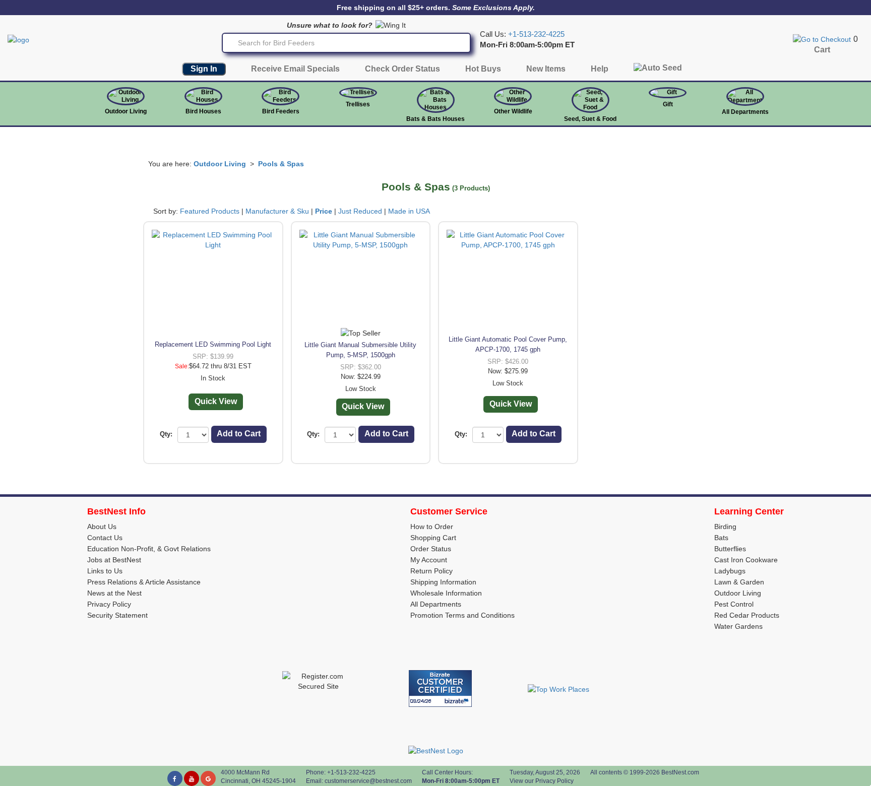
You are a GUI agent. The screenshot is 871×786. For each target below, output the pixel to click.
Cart (822, 49)
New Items (546, 68)
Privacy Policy (109, 604)
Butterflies (730, 549)
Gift (668, 104)
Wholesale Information (446, 593)
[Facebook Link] (174, 778)
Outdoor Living (126, 111)
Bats (721, 538)
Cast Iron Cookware (746, 560)
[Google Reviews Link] (208, 778)
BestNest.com (680, 772)
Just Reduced (360, 211)
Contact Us (104, 538)
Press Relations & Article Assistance (144, 582)
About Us (101, 526)
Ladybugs (729, 571)
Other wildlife (513, 111)
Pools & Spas (281, 164)
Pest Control (734, 604)
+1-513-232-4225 (536, 34)
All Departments (745, 111)
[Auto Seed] (658, 70)
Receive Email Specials (295, 68)
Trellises (358, 104)
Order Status (430, 549)
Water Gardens (738, 626)
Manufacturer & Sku (277, 211)
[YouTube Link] (191, 778)
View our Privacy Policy (542, 780)
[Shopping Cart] (822, 39)
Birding (725, 526)
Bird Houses (203, 111)
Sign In (204, 68)
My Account (428, 560)
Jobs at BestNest (114, 560)
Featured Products (209, 211)
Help (599, 68)
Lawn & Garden (739, 582)
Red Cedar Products (746, 615)
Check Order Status (402, 68)
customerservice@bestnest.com (368, 780)
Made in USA (409, 211)
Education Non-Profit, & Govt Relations (149, 549)
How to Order (431, 526)
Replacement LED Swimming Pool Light (213, 344)
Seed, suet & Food (590, 118)
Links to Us (104, 571)
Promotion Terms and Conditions (462, 615)
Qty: (166, 434)
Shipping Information (443, 582)
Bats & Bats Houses (435, 118)
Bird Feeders (280, 111)
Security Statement (117, 615)
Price (323, 211)
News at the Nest (114, 593)
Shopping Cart (433, 538)
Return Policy (431, 571)
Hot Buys (483, 68)
